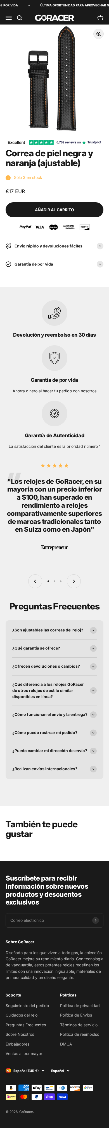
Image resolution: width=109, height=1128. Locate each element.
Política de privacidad (80, 1005)
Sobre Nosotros (20, 1034)
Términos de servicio (79, 1024)
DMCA (66, 1044)
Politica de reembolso (79, 1034)
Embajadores (17, 1044)
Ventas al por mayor (24, 1053)
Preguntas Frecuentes (26, 1024)
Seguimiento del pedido (27, 1005)
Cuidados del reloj (22, 1015)
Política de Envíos (76, 1015)
